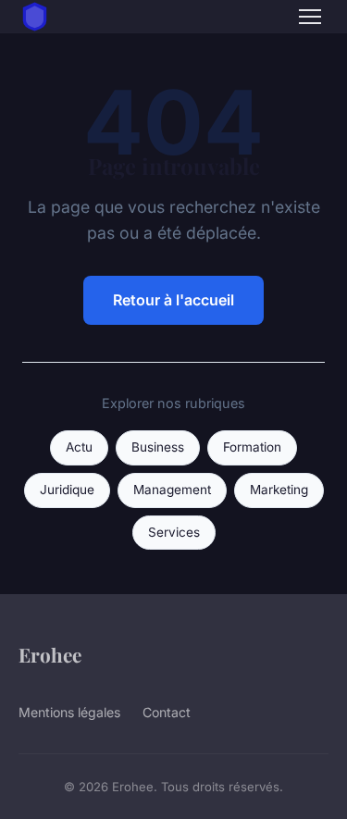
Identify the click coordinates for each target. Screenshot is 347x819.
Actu (79, 447)
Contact (167, 712)
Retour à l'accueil (173, 300)
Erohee (50, 654)
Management (172, 489)
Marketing (279, 489)
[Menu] (309, 16)
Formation (252, 447)
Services (174, 532)
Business (157, 447)
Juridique (67, 489)
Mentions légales (69, 712)
